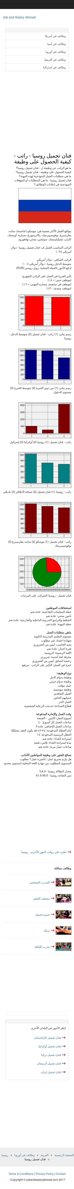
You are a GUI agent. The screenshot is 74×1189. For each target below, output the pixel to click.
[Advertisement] (37, 112)
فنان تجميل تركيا (51, 1055)
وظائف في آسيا (56, 44)
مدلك (46, 930)
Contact (61, 1174)
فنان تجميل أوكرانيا (49, 1046)
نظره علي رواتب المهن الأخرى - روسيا (43, 852)
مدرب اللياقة (42, 946)
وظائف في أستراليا (54, 67)
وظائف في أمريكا (55, 36)
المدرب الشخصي (39, 882)
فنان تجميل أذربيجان (49, 1063)
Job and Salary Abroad (19, 17)
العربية (44, 1155)
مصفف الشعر (41, 898)
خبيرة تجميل (42, 914)
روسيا (4, 1155)
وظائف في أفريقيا (55, 59)
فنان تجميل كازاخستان (47, 1037)
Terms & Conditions (20, 1174)
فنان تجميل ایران (51, 1072)
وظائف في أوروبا (55, 52)
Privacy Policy (45, 1174)
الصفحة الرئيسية (64, 1155)
